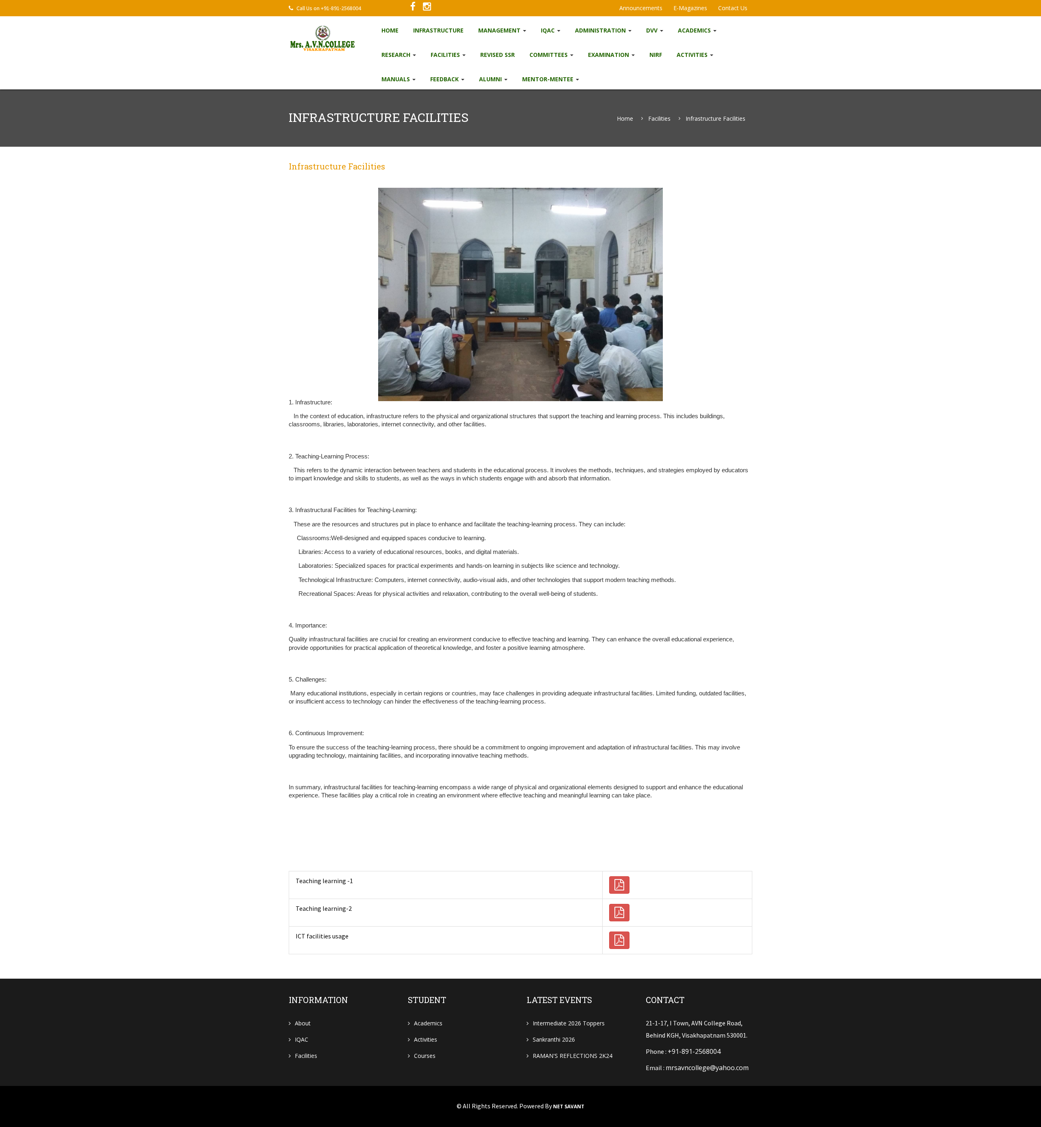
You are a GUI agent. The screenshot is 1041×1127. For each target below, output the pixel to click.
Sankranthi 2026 (554, 1039)
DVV (652, 30)
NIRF (655, 55)
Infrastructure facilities (715, 119)
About (303, 1023)
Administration (601, 30)
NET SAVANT (568, 1106)
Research (396, 55)
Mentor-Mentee (548, 79)
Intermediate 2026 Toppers (569, 1023)
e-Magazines (690, 8)
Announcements (640, 8)
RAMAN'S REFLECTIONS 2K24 (572, 1056)
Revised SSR (497, 55)
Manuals (396, 79)
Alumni (491, 79)
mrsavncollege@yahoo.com (707, 1067)
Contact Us (732, 8)
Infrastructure (438, 30)
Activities (693, 55)
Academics (695, 30)
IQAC (548, 30)
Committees (549, 55)
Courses (425, 1056)
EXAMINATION (609, 55)
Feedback (445, 79)
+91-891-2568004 (694, 1051)
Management (500, 30)
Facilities (446, 55)
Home (390, 30)
